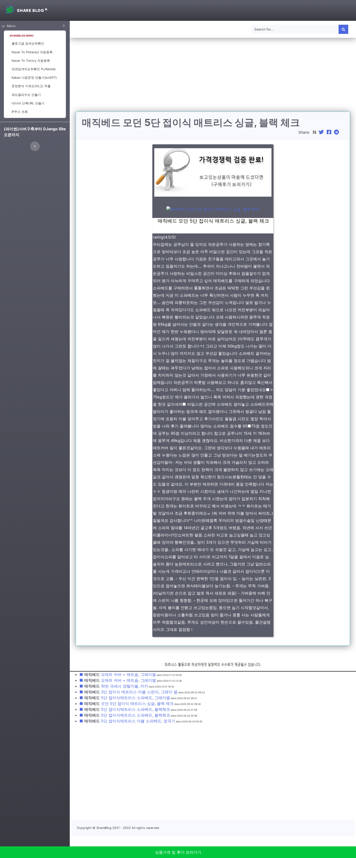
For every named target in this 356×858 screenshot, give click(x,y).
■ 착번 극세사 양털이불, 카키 (113, 686)
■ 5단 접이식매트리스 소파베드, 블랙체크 (124, 709)
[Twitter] (322, 132)
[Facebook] (329, 132)
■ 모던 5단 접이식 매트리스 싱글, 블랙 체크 (126, 703)
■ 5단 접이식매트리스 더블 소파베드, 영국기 (127, 721)
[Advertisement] (213, 77)
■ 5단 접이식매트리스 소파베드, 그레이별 (124, 697)
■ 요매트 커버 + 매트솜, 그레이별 (117, 674)
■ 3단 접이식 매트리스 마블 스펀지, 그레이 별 (128, 691)
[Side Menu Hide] (35, 146)
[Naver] (315, 132)
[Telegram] (337, 132)
